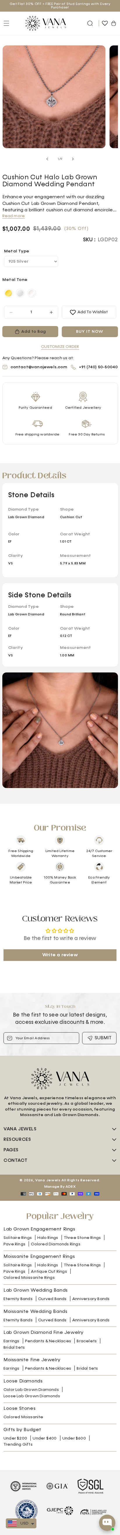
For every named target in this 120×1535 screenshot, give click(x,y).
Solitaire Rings (17, 1238)
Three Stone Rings (82, 1238)
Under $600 (74, 1438)
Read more (13, 216)
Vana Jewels (48, 1180)
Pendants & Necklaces (48, 1341)
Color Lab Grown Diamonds (31, 1390)
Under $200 (15, 1438)
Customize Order (60, 347)
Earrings (11, 1341)
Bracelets (87, 1341)
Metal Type (16, 251)
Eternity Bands (18, 1299)
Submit (103, 1038)
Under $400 (45, 1438)
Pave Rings (14, 1244)
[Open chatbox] (107, 1523)
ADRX (71, 1187)
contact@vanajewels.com (38, 367)
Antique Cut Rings (49, 1272)
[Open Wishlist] (105, 23)
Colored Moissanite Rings (29, 1278)
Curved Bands (52, 1299)
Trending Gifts (18, 1444)
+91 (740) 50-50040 (98, 367)
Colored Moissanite (23, 1417)
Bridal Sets (14, 1347)
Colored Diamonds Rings (55, 1244)
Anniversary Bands (91, 1299)
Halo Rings (47, 1238)
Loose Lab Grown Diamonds (31, 1396)
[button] (90, 23)
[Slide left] (47, 159)
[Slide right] (72, 159)
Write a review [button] (60, 955)
